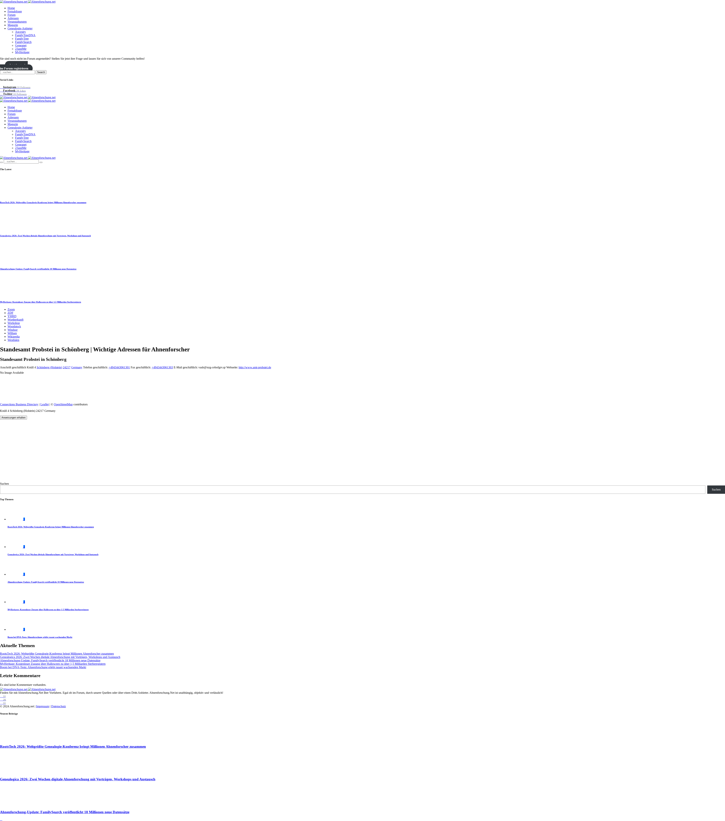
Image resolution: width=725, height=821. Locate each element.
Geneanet (20, 45)
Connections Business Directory (19, 404)
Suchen (4, 483)
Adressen (13, 18)
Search (41, 72)
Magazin (13, 25)
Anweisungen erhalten (13, 417)
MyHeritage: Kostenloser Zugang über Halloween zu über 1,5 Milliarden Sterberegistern (40, 302)
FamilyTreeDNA (25, 35)
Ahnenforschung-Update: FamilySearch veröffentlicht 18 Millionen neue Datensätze (38, 269)
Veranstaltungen (17, 21)
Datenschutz (58, 706)
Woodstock (14, 326)
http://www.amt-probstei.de (255, 367)
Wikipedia (14, 336)
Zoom (11, 309)
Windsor (13, 329)
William (12, 333)
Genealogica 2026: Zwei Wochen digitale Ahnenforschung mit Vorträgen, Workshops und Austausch (45, 236)
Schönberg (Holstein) (49, 367)
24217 (66, 367)
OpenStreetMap (63, 404)
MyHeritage (22, 52)
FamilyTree (22, 38)
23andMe (20, 48)
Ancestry (20, 31)
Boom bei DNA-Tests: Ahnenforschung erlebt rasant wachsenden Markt (40, 637)
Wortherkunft (15, 319)
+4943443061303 (162, 367)
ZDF (10, 312)
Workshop (14, 323)
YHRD (12, 316)
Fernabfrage (15, 11)
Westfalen (13, 340)
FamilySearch (23, 42)
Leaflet (44, 404)
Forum (11, 14)
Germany (76, 367)
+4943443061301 (119, 367)
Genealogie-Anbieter (20, 28)
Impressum (42, 706)
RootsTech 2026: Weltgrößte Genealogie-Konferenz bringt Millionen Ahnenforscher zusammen (43, 202)
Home (11, 8)
